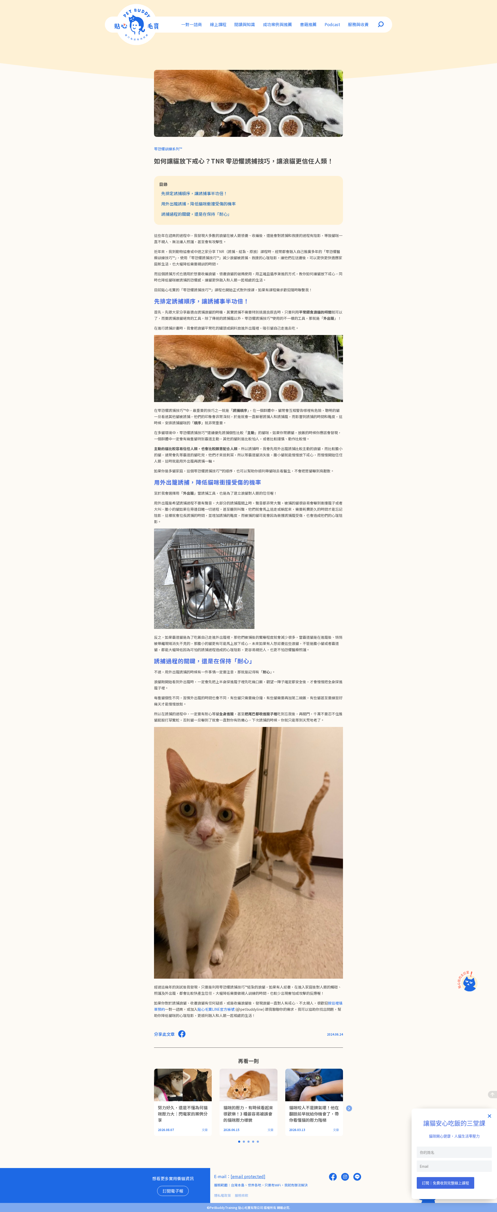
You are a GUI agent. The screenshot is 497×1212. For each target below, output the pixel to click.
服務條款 (241, 1195)
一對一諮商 (191, 24)
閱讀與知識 (244, 24)
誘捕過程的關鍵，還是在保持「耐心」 (196, 214)
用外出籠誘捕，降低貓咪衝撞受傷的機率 (198, 203)
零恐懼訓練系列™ (168, 148)
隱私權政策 (222, 1195)
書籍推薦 (308, 24)
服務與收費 (358, 24)
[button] (349, 1108)
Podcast (332, 24)
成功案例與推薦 (277, 24)
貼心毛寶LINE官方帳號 (216, 1009)
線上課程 (218, 24)
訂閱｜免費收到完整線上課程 (445, 1183)
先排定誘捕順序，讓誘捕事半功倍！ (194, 193)
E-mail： (222, 1176)
